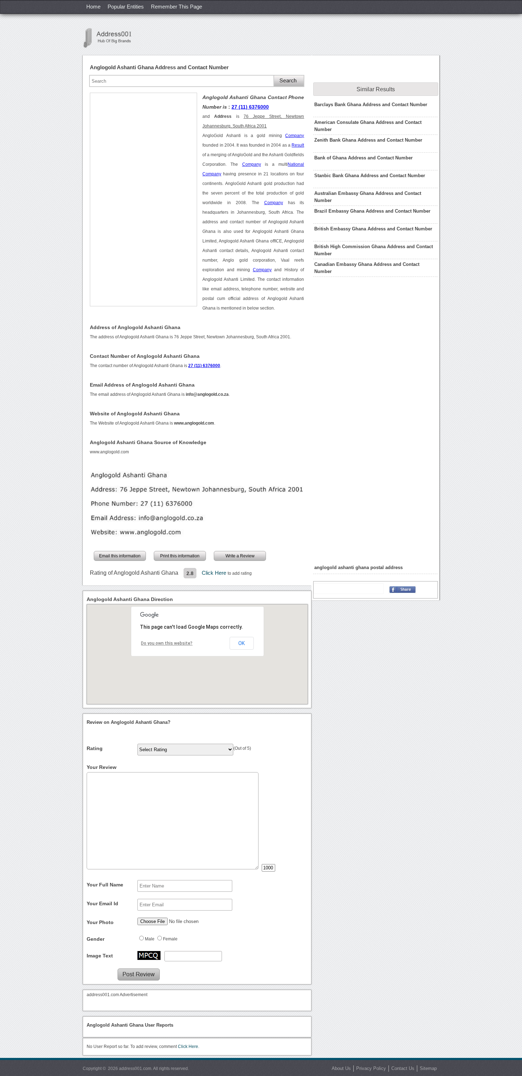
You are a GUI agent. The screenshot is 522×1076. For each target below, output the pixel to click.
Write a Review (240, 555)
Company (294, 135)
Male (149, 939)
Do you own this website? (166, 643)
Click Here (215, 573)
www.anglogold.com (109, 452)
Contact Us (402, 1068)
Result (298, 145)
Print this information (180, 555)
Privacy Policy (371, 1068)
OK (241, 643)
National (296, 164)
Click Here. (188, 1046)
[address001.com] (111, 37)
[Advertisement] (143, 199)
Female (170, 939)
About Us (341, 1068)
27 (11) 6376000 (250, 107)
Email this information (120, 555)
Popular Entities (126, 7)
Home (93, 7)
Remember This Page (176, 7)
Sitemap (428, 1068)
